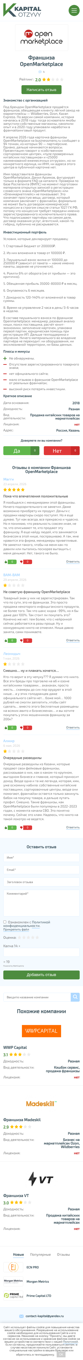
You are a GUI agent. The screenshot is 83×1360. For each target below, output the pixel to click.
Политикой (70, 1341)
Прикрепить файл (16, 929)
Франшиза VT (16, 1195)
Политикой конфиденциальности (26, 924)
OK (61, 1354)
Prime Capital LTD (39, 1295)
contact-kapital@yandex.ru (45, 1316)
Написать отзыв (41, 89)
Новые (18, 1254)
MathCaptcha (18, 966)
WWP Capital (15, 1047)
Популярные (40, 1254)
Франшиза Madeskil (22, 1119)
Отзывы (63, 1254)
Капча (8, 946)
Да (25, 450)
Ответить (73, 561)
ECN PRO (33, 1267)
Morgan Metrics (38, 1281)
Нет (64, 450)
